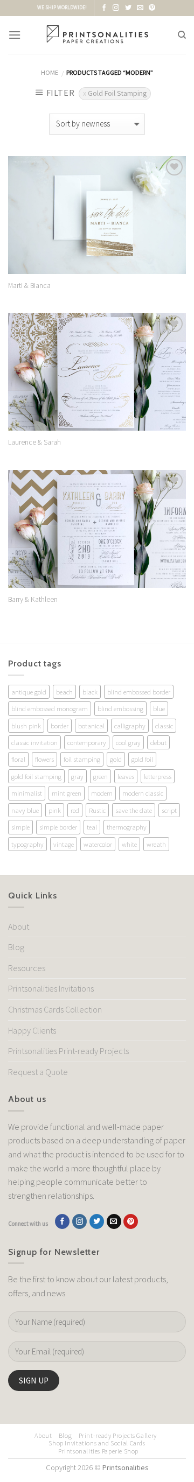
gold (116, 759)
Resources (26, 968)
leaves (125, 776)
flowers (44, 759)
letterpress (157, 776)
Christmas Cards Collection (55, 1009)
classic (164, 725)
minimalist (26, 793)
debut (158, 742)
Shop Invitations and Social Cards (96, 1443)
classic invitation (34, 742)
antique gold (28, 691)
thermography (127, 827)
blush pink (26, 725)
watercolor (98, 844)
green (100, 776)
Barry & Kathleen (33, 599)
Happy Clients (32, 1030)
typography (27, 844)
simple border (58, 827)
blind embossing (120, 708)
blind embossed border (138, 691)
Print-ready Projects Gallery (118, 1435)
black (90, 691)
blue (159, 708)
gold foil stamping (36, 776)
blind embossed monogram (49, 708)
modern (102, 793)
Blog (16, 947)
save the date (133, 810)
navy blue (25, 810)
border (59, 725)
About (18, 926)
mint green (66, 793)
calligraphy (130, 725)
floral (18, 759)
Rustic (97, 810)
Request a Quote (38, 1071)
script (169, 810)
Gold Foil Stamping (117, 93)
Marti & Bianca (29, 285)
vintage (63, 844)
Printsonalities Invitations (51, 988)
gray (77, 776)
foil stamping (82, 759)
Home (49, 72)
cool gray (128, 742)
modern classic (142, 793)
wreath (156, 844)
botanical (91, 725)
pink (54, 810)
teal (92, 827)
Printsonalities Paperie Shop (98, 1451)
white (129, 844)
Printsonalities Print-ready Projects (68, 1050)
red (75, 810)
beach (64, 691)
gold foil (142, 759)
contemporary (86, 742)
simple (20, 827)
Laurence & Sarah (34, 442)
